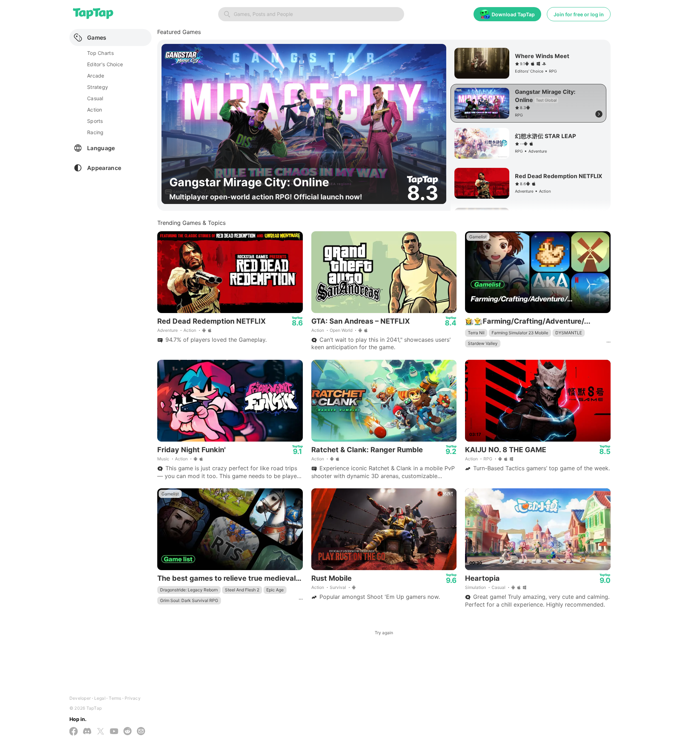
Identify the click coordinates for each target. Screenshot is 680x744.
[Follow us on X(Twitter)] (100, 732)
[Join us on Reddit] (127, 732)
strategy (97, 87)
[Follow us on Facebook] (73, 732)
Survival (338, 587)
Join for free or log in (579, 14)
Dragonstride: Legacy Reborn (189, 589)
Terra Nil (476, 332)
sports (95, 121)
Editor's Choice (105, 64)
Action (189, 330)
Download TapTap (513, 14)
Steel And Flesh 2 (242, 589)
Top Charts (100, 53)
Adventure (167, 330)
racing (95, 132)
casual (95, 98)
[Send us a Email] (141, 732)
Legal (100, 698)
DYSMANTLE (568, 332)
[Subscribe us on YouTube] (114, 732)
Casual (498, 587)
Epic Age (275, 589)
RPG (487, 458)
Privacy (133, 698)
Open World (341, 330)
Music (163, 458)
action (94, 110)
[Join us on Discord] (87, 732)
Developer (80, 698)
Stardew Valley (483, 343)
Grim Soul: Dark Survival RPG (189, 600)
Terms (115, 698)
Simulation (475, 587)
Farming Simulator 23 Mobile (520, 332)
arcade (95, 76)
